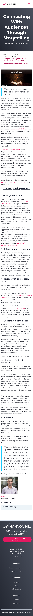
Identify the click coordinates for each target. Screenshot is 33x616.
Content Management (16, 568)
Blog (16, 586)
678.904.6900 (19, 549)
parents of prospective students (13, 244)
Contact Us (16, 603)
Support (16, 582)
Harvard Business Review (11, 150)
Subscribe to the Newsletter (17, 539)
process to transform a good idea (13, 182)
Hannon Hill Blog (15, 54)
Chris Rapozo (6, 496)
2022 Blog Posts (10, 56)
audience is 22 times (19, 129)
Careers (16, 600)
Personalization (16, 571)
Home (5, 54)
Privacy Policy (27, 612)
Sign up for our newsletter (16, 43)
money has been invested (15, 308)
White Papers (16, 589)
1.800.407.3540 (20, 551)
